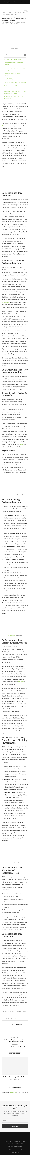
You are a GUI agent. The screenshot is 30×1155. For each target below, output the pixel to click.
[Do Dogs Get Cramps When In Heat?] (15, 1065)
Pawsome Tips (9, 22)
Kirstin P (12, 188)
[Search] (20, 11)
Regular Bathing (9, 79)
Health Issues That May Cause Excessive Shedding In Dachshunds (15, 92)
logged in (13, 1092)
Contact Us (10, 1144)
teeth (21, 444)
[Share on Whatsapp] (23, 1018)
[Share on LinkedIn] (21, 1018)
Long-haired (5, 302)
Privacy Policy (19, 1144)
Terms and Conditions (15, 1146)
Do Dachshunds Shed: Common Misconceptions (12, 87)
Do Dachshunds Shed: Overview (12, 59)
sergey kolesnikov (11, 495)
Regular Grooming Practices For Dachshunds (13, 74)
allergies (21, 682)
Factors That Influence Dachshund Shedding (13, 63)
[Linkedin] (18, 1135)
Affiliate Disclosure (18, 1141)
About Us (8, 1141)
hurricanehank (11, 635)
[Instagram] (13, 1135)
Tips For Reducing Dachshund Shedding (15, 82)
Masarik (11, 863)
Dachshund (5, 126)
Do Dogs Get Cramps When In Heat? (15, 1077)
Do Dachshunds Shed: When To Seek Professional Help (14, 98)
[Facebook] (10, 1135)
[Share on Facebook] (17, 1018)
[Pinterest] (16, 1135)
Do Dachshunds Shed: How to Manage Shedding (14, 69)
